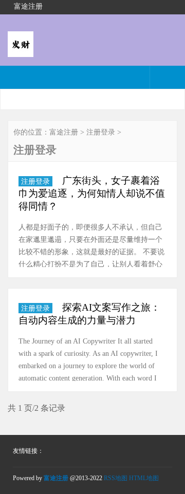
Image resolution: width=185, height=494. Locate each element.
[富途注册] (20, 50)
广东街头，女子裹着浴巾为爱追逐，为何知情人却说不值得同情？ (91, 193)
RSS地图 (115, 478)
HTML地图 (144, 478)
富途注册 (63, 132)
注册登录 (100, 132)
